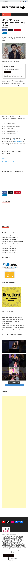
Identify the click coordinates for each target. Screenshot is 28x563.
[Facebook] (25, 1)
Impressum (17, 560)
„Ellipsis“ (15, 139)
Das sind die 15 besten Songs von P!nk (10, 237)
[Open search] (25, 14)
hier (21, 76)
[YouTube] (20, 1)
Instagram (4, 160)
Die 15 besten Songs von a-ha (8, 252)
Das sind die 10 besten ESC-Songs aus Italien (12, 317)
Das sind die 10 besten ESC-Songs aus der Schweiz (13, 325)
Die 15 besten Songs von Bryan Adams (10, 246)
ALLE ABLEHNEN (19, 555)
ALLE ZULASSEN (8, 555)
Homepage (4, 156)
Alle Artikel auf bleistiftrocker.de (9, 161)
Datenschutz (11, 560)
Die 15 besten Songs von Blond (9, 232)
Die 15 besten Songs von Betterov (9, 239)
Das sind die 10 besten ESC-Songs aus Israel (12, 329)
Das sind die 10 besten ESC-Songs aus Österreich (13, 319)
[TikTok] (24, 1)
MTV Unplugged (18, 141)
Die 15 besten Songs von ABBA (9, 248)
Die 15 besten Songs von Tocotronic (10, 243)
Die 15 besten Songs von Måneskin (10, 250)
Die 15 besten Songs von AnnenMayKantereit (12, 241)
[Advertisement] (14, 101)
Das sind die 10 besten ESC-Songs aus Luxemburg (13, 327)
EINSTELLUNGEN (14, 558)
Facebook (4, 158)
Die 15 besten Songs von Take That (10, 235)
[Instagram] (22, 1)
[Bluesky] (21, 522)
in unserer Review (7, 85)
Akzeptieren (7, 71)
